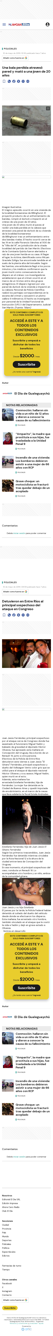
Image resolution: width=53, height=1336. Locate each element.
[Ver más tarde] (4, 81)
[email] (23, 81)
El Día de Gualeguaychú (32, 393)
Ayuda (41, 1323)
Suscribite (26, 364)
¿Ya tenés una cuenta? (27, 372)
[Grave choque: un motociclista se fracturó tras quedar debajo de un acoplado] (8, 486)
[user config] (47, 24)
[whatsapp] (9, 81)
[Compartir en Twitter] (18, 81)
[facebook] (13, 81)
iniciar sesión (19, 533)
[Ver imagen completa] (48, 108)
